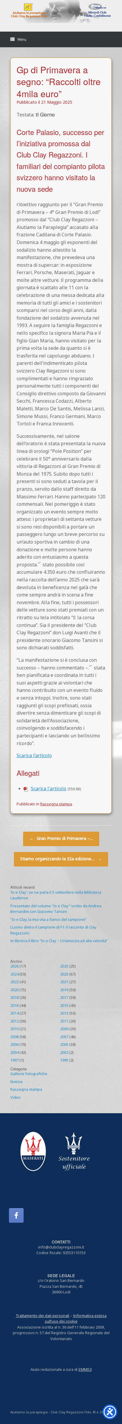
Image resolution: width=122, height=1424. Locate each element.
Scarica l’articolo (34, 756)
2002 (64, 1053)
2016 (14, 1006)
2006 (14, 1045)
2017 (64, 998)
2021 (64, 982)
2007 (64, 1037)
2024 (14, 974)
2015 (64, 1006)
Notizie (16, 1082)
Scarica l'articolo (48, 789)
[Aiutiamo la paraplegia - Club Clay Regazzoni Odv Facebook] (16, 1215)
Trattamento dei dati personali (42, 1316)
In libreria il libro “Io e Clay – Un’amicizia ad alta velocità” (59, 941)
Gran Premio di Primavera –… (61, 839)
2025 (64, 966)
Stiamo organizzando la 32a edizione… (61, 859)
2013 (64, 1013)
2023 (64, 974)
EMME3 (85, 1370)
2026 (14, 966)
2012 (14, 1021)
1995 (64, 1060)
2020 (14, 990)
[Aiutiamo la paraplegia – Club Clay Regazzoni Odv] (61, 11)
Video (15, 1097)
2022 (14, 982)
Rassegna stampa (56, 804)
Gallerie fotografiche (28, 1074)
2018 (14, 998)
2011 (64, 1021)
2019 (64, 990)
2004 (14, 1053)
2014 (14, 1013)
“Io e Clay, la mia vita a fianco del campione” (48, 920)
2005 (64, 1045)
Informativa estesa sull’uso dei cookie (76, 1319)
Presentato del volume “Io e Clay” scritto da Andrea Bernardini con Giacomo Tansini (55, 909)
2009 (64, 1029)
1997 (14, 1060)
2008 (14, 1037)
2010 (14, 1029)
